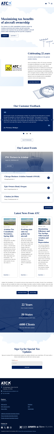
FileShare (30, 404)
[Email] (46, 3)
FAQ (29, 406)
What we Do (4, 404)
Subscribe (27, 367)
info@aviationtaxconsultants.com (10, 391)
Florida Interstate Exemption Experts (9, 418)
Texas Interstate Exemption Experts (9, 415)
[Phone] (49, 3)
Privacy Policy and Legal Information (25, 431)
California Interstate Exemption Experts (10, 413)
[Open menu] (51, 3)
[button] (2, 119)
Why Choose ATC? (5, 406)
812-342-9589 (6, 393)
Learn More (9, 166)
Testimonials (31, 409)
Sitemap (34, 431)
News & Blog (4, 409)
